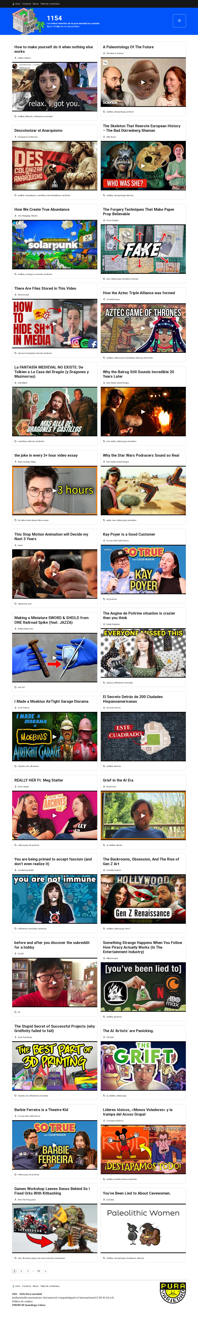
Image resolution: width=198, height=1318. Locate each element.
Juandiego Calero (35, 1305)
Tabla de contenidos (50, 3)
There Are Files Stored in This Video (45, 288)
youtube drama (120, 1179)
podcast (35, 845)
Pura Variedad (167, 1284)
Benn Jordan (23, 295)
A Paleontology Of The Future (128, 47)
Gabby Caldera (24, 58)
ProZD (21, 954)
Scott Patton (23, 708)
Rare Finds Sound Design (117, 383)
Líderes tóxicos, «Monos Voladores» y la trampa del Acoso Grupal (137, 1112)
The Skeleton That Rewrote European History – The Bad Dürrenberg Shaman (141, 128)
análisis (21, 116)
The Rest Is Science (115, 53)
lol (19, 520)
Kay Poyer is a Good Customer (129, 534)
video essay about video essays (35, 520)
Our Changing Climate (28, 216)
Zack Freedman (25, 1037)
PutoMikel (22, 383)
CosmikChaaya (113, 299)
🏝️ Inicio (16, 3)
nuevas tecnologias (26, 353)
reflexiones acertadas (43, 116)
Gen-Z (127, 929)
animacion (22, 604)
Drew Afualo (23, 787)
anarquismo (30, 195)
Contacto (26, 3)
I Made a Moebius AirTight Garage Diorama (51, 701)
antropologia (120, 112)
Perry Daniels (112, 220)
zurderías (66, 195)
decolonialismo (54, 195)
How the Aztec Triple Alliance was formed (139, 293)
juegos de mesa (39, 1258)
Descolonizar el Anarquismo (38, 130)
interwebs (148, 358)
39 (38, 1271)
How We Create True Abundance (41, 209)
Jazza (20, 545)
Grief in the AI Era (118, 780)
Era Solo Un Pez (113, 708)
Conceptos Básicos (114, 1121)
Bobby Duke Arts (25, 629)
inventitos (126, 279)
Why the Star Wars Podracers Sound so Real (141, 455)
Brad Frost (111, 787)
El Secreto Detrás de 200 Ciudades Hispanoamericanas (133, 699)
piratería (118, 1017)
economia (38, 274)
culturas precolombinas (124, 358)
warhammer (59, 1258)
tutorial (39, 353)
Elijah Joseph (112, 958)
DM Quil (109, 1037)
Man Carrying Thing (27, 462)
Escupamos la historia (28, 137)
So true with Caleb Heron (29, 1116)
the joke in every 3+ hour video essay (46, 455)
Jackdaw (110, 1200)
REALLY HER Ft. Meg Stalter (38, 780)
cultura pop (23, 845)
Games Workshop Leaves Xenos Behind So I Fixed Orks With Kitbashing (52, 1191)
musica (109, 683)
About (36, 3)
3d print (21, 766)
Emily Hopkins (113, 624)
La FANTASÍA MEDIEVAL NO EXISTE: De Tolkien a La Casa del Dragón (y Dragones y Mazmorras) (51, 372)
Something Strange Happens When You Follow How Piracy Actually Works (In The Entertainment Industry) (142, 947)
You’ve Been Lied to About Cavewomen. (137, 1193)
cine (114, 520)
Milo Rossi (111, 137)
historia (31, 441)
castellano (41, 195)
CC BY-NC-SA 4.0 (104, 1297)
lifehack (29, 116)
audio (113, 441)
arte (30, 604)
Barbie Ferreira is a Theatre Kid (41, 1110)
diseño (119, 845)
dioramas (34, 766)
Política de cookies (22, 1301)
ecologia (29, 274)
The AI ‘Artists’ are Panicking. (128, 1031)
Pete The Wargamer (27, 1200)
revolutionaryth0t (26, 870)
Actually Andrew (113, 870)
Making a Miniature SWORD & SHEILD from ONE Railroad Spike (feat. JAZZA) (51, 620)
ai (107, 845)
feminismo (131, 1258)
